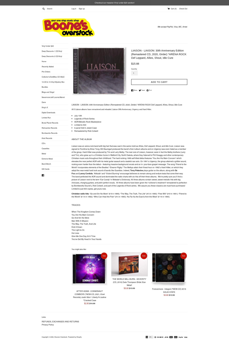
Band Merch (46, 164)
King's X (45, 107)
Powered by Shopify (75, 337)
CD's (43, 143)
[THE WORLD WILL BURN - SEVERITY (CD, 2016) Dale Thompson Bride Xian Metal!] (129, 264)
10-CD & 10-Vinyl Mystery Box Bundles (53, 84)
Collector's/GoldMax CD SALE (53, 77)
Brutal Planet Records (50, 123)
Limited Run (46, 117)
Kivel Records (47, 138)
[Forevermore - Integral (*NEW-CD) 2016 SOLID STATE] (169, 269)
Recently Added (48, 66)
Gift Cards (45, 169)
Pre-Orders (46, 71)
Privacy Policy (48, 324)
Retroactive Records (49, 128)
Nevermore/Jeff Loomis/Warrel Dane (53, 99)
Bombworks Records (49, 133)
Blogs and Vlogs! (48, 92)
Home (44, 61)
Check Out (183, 8)
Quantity (134, 69)
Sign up (82, 8)
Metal (44, 153)
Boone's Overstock (61, 337)
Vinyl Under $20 (48, 46)
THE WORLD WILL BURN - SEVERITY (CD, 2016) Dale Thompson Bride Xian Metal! (129, 282)
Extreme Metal (47, 159)
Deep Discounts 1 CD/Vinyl (52, 51)
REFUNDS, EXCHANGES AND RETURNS (60, 321)
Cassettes (45, 148)
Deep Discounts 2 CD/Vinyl (52, 56)
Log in (74, 8)
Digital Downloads (48, 112)
